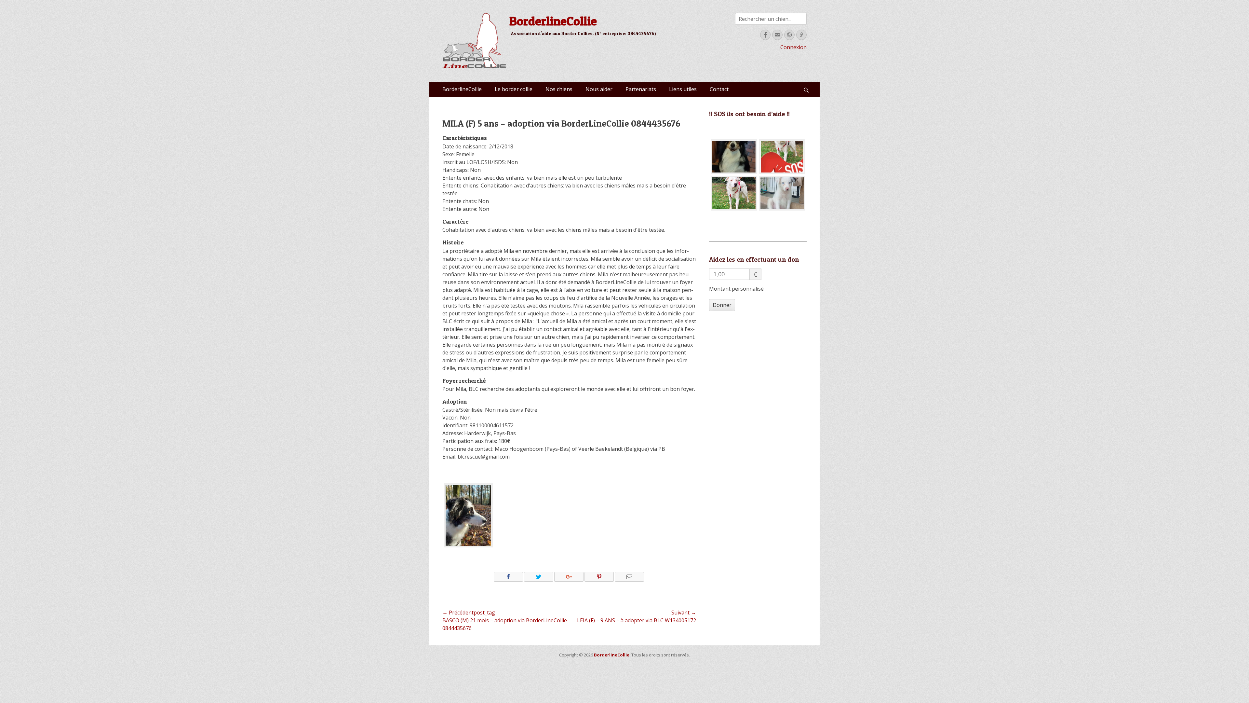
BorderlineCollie (553, 20)
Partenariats (640, 89)
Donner (722, 305)
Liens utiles (683, 89)
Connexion (793, 47)
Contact (719, 89)
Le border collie (513, 89)
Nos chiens (558, 89)
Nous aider (598, 89)
